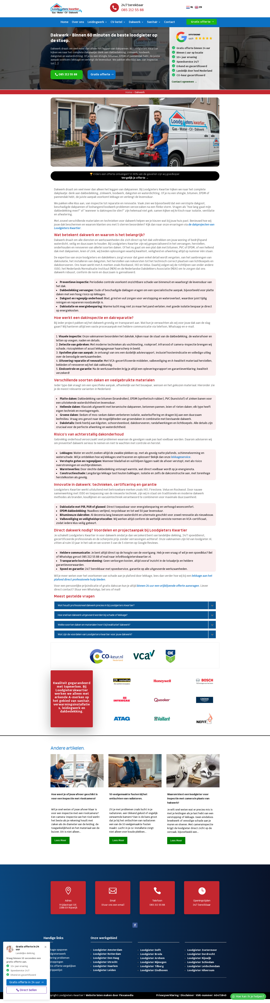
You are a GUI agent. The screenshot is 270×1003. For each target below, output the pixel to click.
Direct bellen (28, 990)
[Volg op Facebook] (135, 925)
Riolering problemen (57, 957)
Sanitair (152, 22)
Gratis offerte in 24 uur (24, 982)
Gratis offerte (201, 21)
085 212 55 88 (68, 74)
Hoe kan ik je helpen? (250, 996)
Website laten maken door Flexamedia (109, 995)
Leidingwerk (96, 22)
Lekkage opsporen (56, 949)
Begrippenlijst (54, 970)
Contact (169, 22)
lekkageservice (180, 457)
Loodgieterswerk (56, 953)
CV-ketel (116, 22)
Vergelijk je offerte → (135, 177)
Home (64, 22)
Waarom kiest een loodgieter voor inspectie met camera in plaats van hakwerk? (188, 798)
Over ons (78, 22)
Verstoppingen (54, 962)
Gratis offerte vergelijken (61, 966)
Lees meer (60, 840)
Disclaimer (187, 995)
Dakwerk (134, 22)
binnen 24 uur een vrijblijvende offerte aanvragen (168, 585)
